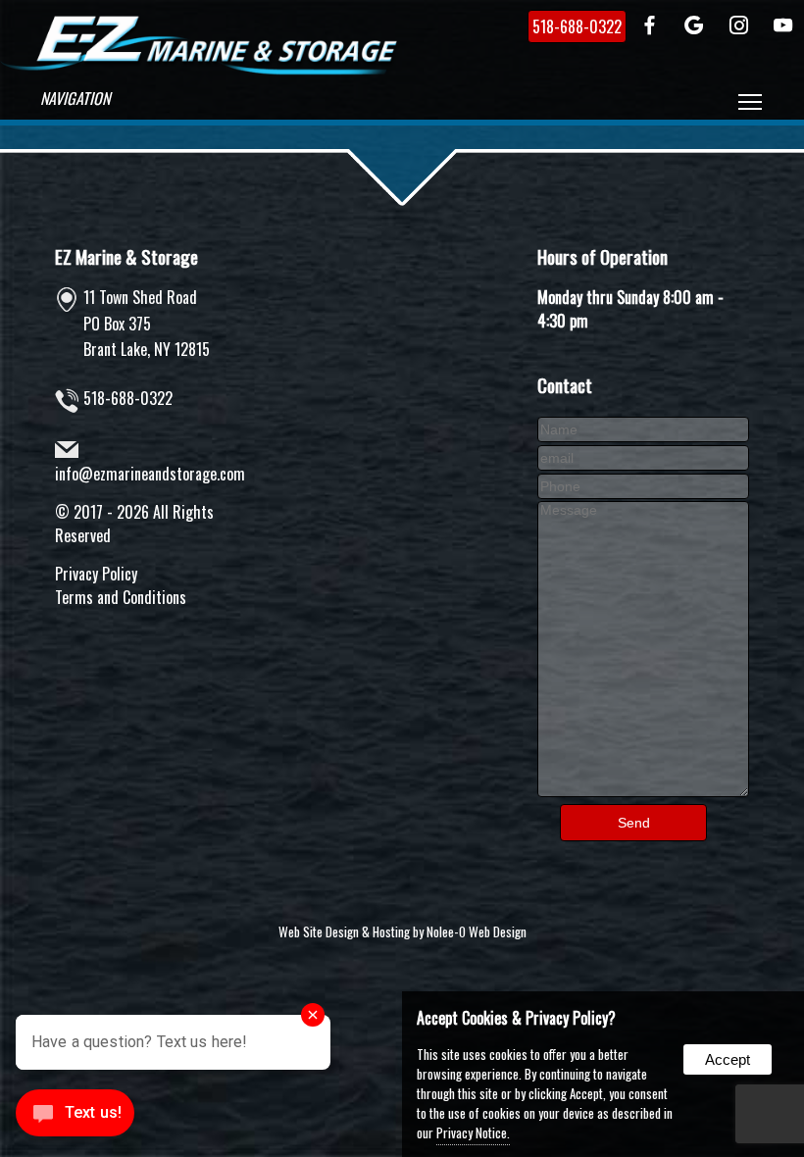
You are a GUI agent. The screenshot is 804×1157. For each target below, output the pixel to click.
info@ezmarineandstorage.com (150, 473)
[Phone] (643, 484)
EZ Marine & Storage (126, 256)
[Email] (643, 456)
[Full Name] (643, 427)
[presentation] (650, 26)
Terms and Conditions (120, 597)
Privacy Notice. (473, 1132)
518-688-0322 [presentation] (577, 26)
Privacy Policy (96, 573)
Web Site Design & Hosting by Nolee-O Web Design (402, 931)
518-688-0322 (128, 398)
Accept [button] (727, 1059)
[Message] (643, 790)
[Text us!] (75, 1117)
